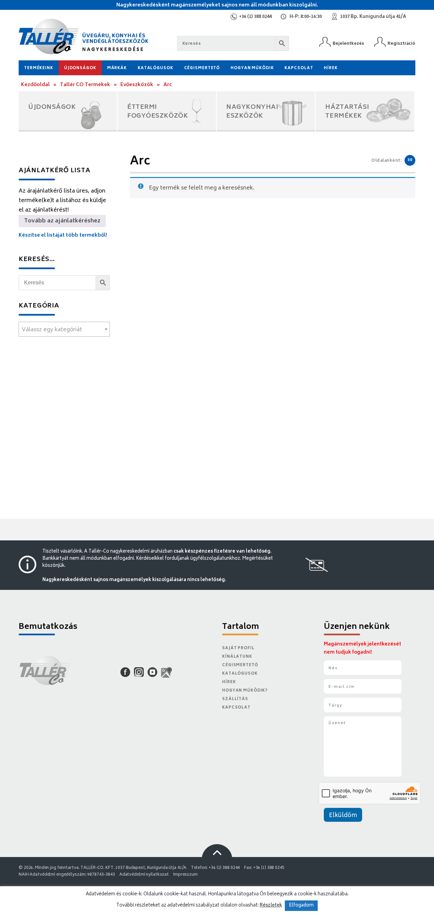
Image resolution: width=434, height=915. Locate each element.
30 (410, 160)
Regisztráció (401, 43)
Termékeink (38, 68)
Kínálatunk (237, 657)
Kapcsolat (298, 68)
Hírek (330, 68)
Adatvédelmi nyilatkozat (144, 874)
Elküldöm (343, 816)
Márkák (117, 68)
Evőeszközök (136, 85)
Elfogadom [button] (301, 906)
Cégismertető (202, 68)
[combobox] (64, 329)
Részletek (271, 905)
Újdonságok (80, 68)
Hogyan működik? (245, 691)
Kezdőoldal (35, 85)
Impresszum (185, 874)
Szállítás (235, 699)
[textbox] (64, 330)
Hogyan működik (252, 68)
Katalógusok (155, 68)
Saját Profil (238, 648)
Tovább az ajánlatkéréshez (62, 221)
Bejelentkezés (348, 43)
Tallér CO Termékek (85, 85)
